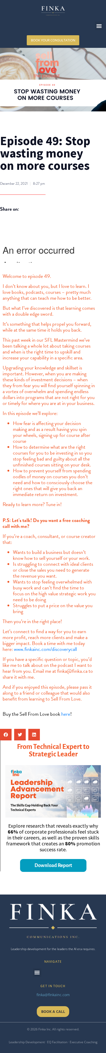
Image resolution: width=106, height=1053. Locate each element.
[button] (99, 26)
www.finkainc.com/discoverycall (45, 649)
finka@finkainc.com (53, 994)
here (65, 714)
